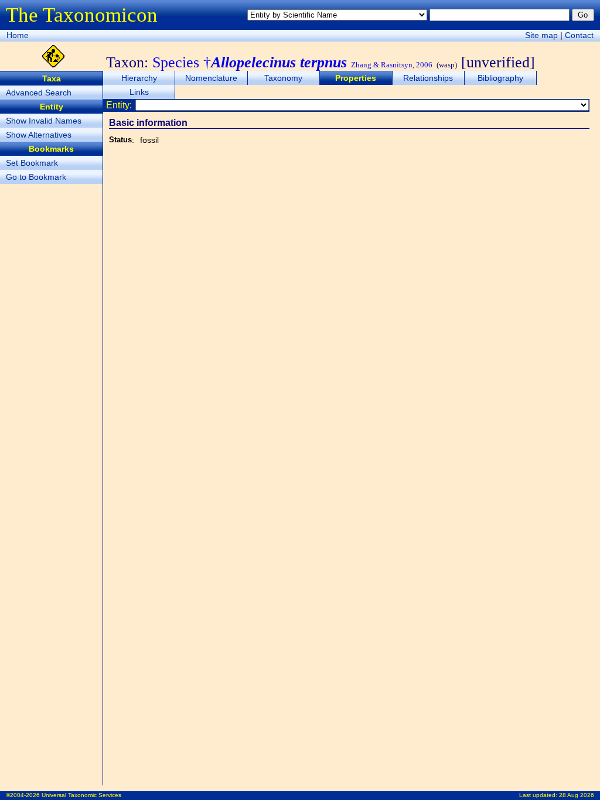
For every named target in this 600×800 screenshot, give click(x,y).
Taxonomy (283, 78)
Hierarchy (139, 78)
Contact (579, 35)
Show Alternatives (38, 134)
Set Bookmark (32, 162)
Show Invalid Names (43, 120)
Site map (541, 35)
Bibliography (500, 78)
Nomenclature (211, 78)
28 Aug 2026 (576, 795)
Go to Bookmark (36, 177)
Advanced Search (38, 92)
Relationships (428, 78)
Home (17, 35)
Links (139, 92)
